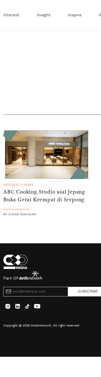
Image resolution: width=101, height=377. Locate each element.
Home (29, 184)
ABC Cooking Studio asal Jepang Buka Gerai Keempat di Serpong (44, 196)
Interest (11, 15)
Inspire (75, 15)
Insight (44, 15)
